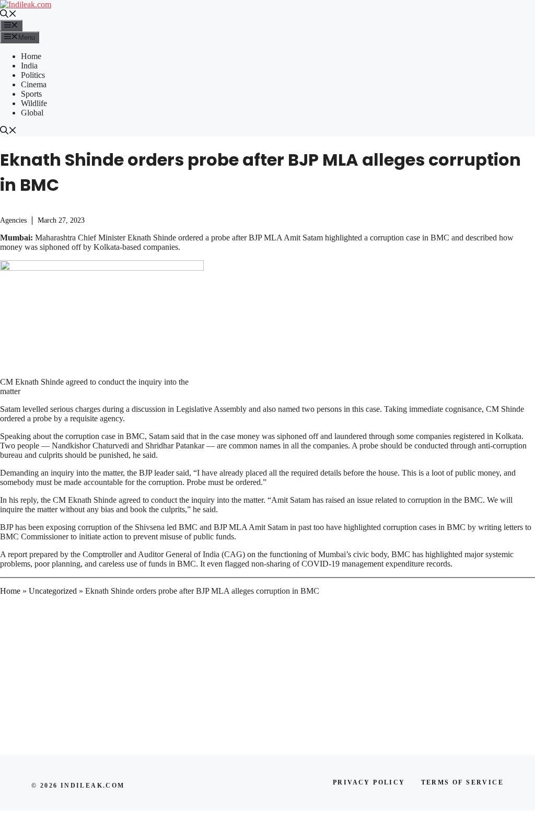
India (29, 65)
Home (31, 56)
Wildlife (34, 103)
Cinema (33, 84)
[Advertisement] (267, 677)
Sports (31, 93)
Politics (33, 75)
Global (32, 112)
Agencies (13, 220)
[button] (8, 14)
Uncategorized (53, 590)
